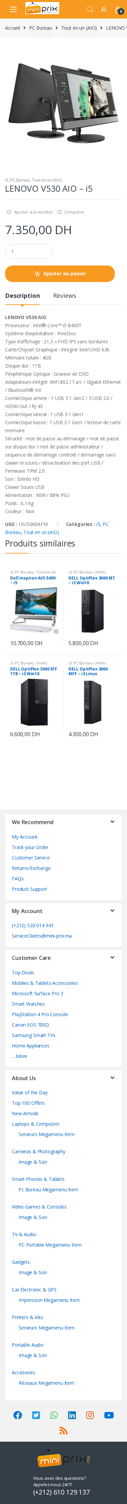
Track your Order (30, 847)
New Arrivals (25, 1113)
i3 (69, 571)
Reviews (64, 296)
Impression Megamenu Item (49, 1300)
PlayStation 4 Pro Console (40, 1014)
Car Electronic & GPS (34, 1289)
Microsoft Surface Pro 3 (37, 993)
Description (22, 296)
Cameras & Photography (38, 1151)
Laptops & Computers (36, 1124)
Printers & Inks (27, 1317)
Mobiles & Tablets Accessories (45, 983)
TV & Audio (24, 1234)
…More (19, 1056)
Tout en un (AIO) (79, 28)
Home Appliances (30, 1045)
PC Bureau (40, 28)
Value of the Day (30, 1092)
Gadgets (21, 1262)
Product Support (29, 889)
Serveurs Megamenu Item (47, 1134)
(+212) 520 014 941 (33, 925)
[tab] (22, 298)
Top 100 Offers (28, 1103)
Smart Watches (28, 1004)
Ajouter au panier (64, 273)
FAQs (17, 878)
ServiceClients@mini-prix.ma (42, 936)
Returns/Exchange (31, 868)
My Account (25, 837)
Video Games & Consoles (39, 1206)
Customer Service (31, 857)
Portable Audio (28, 1345)
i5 (6, 180)
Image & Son (33, 1162)
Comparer (74, 212)
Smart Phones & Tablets (38, 1179)
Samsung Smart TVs (34, 1035)
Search (89, 9)
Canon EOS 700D (30, 1025)
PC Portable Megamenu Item (50, 1245)
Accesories (23, 1372)
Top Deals (23, 972)
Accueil (12, 28)
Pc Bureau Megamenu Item (48, 1189)
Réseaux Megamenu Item (46, 1383)
